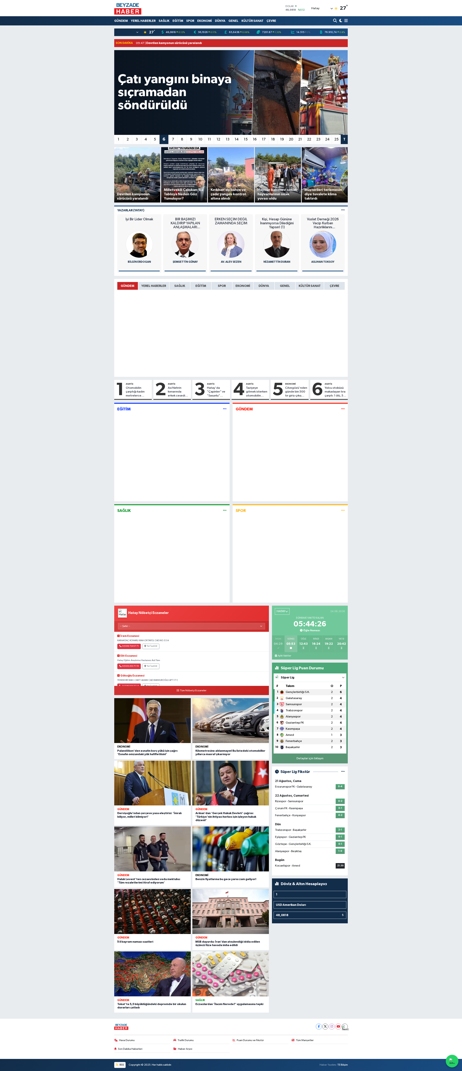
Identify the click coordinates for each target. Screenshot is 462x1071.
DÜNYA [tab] (264, 285)
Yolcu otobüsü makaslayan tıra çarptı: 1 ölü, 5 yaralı (335, 392)
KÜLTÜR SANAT (252, 20)
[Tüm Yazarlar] (343, 210)
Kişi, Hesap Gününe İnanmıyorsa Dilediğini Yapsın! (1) (277, 223)
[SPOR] (343, 510)
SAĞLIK (164, 20)
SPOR (190, 20)
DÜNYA (220, 20)
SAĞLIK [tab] (179, 285)
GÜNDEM (121, 20)
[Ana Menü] (345, 21)
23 (318, 139)
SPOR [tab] (222, 285)
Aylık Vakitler (284, 655)
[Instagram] (332, 1027)
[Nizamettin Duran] (276, 244)
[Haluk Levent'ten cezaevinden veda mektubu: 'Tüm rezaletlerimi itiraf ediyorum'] (152, 849)
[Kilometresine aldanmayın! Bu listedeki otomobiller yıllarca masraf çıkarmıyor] (230, 720)
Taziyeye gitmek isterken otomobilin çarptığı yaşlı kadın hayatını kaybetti (256, 392)
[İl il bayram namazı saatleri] (152, 911)
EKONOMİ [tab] (243, 285)
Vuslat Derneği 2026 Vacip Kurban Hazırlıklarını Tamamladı (323, 223)
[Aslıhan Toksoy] (322, 244)
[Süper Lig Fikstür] (343, 771)
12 (218, 139)
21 (300, 139)
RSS (121, 1064)
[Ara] (335, 21)
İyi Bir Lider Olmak (139, 219)
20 (291, 139)
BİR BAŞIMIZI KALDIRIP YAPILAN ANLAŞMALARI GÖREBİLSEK (185, 223)
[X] (325, 1027)
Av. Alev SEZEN (231, 262)
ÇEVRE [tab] (334, 285)
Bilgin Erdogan (139, 262)
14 (237, 139)
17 (264, 139)
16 (255, 139)
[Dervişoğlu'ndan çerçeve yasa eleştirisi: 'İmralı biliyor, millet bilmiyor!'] (152, 783)
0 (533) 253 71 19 (130, 666)
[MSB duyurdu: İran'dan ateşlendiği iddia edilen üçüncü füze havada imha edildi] (230, 911)
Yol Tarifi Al (152, 646)
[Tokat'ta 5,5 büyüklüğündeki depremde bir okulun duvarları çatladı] (152, 973)
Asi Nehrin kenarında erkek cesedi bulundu (176, 392)
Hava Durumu (127, 1040)
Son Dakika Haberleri (130, 1049)
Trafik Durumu (186, 1040)
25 (336, 139)
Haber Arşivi (185, 1049)
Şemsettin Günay (185, 262)
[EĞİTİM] (224, 409)
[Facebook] (319, 1027)
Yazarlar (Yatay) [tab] (130, 210)
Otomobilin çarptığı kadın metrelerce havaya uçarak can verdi (138, 392)
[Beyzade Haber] (127, 8)
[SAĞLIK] (224, 510)
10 (200, 139)
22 (309, 139)
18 (273, 139)
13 (227, 139)
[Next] (345, 1027)
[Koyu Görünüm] (340, 21)
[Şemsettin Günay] (185, 244)
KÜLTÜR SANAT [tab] (310, 285)
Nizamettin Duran (276, 262)
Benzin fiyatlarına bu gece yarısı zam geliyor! (225, 879)
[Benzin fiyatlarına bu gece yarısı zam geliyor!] (230, 849)
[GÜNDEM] (343, 409)
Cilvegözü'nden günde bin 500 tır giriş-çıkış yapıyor (296, 392)
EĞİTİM (178, 20)
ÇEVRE (271, 20)
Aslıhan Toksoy (322, 262)
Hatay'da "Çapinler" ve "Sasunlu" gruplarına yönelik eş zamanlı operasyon (216, 392)
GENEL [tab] (285, 285)
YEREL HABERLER (143, 20)
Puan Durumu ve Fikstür (250, 1040)
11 (209, 139)
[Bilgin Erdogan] (139, 244)
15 (246, 139)
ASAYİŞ (129, 384)
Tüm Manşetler (305, 1040)
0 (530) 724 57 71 (130, 646)
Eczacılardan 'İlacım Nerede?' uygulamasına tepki (229, 1004)
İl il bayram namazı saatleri (135, 941)
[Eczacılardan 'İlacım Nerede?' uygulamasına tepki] (230, 973)
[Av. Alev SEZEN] (231, 244)
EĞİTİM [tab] (200, 285)
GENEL (233, 20)
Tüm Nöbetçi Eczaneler (193, 690)
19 (282, 139)
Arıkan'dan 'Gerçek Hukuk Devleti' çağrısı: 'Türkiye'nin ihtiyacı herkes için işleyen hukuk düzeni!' (225, 816)
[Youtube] (338, 1027)
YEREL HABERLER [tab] (153, 285)
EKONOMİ (204, 20)
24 (327, 139)
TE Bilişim (342, 1064)
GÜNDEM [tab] (127, 285)
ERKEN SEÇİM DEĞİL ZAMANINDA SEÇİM (231, 221)
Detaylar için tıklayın (310, 758)
